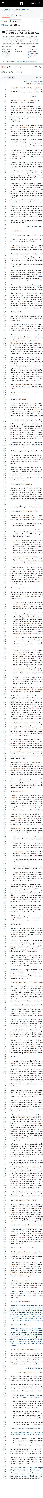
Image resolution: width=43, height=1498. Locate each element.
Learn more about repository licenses (26, 61)
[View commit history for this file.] (40, 66)
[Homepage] (21, 3)
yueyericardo (10, 10)
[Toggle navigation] (3, 3)
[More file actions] (40, 77)
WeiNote (21, 10)
